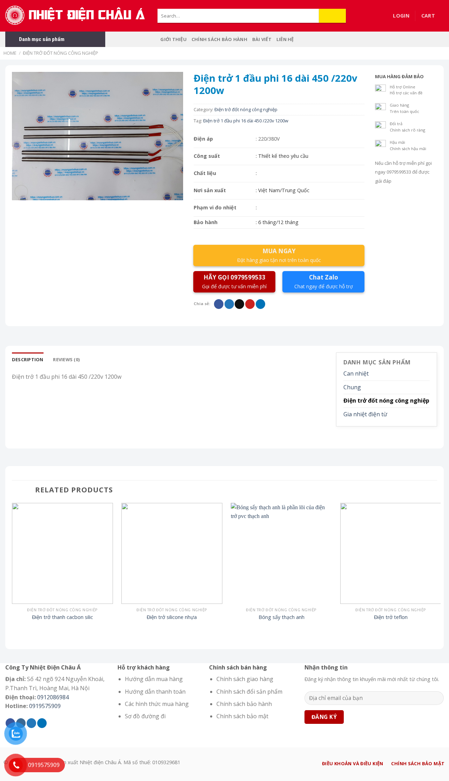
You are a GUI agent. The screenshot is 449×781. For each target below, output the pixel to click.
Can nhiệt (356, 373)
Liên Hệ (285, 39)
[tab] (27, 359)
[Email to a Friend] (239, 304)
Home (10, 53)
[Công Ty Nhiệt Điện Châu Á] (76, 16)
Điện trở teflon (391, 617)
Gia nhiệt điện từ (365, 414)
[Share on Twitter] (229, 304)
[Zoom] (21, 191)
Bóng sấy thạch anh (281, 617)
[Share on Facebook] (218, 304)
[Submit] (332, 16)
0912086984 (53, 697)
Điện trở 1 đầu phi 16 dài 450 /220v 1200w (245, 120)
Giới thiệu (173, 39)
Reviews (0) (66, 359)
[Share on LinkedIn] (260, 304)
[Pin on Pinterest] (250, 304)
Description (27, 359)
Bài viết (262, 39)
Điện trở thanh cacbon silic (62, 617)
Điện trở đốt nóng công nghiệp (60, 53)
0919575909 (45, 706)
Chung (352, 387)
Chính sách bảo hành (219, 39)
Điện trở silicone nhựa (172, 617)
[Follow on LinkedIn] (42, 723)
